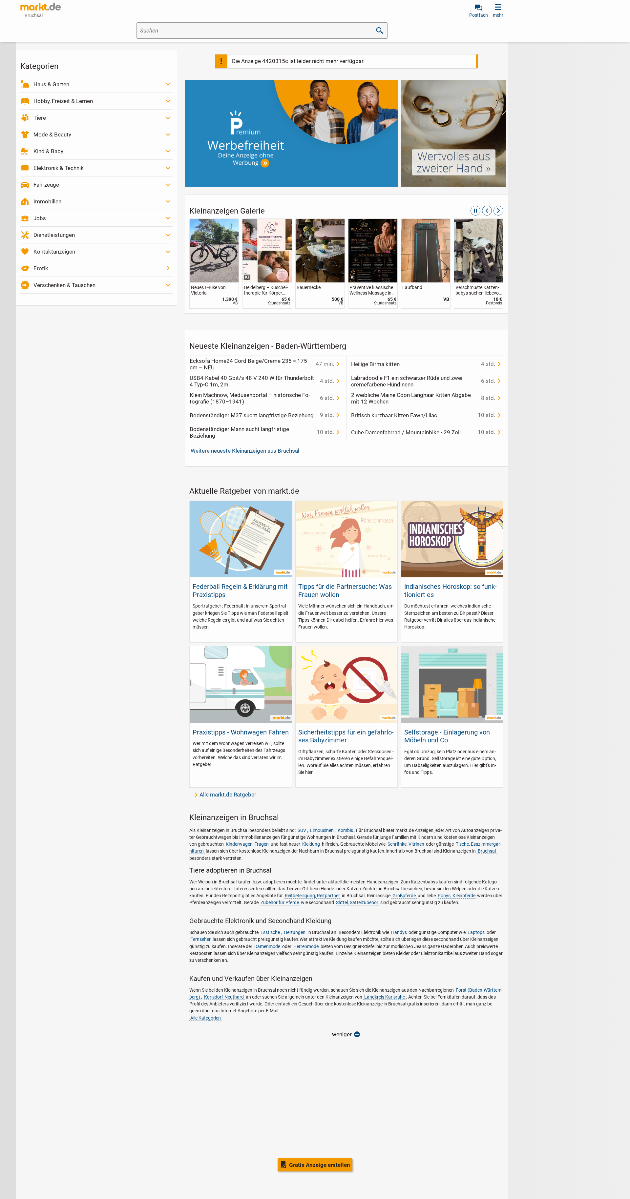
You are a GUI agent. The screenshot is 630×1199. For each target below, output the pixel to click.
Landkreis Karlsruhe (384, 997)
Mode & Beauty (52, 134)
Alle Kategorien (205, 1018)
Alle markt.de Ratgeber (228, 794)
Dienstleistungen (54, 235)
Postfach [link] (478, 15)
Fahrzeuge (46, 184)
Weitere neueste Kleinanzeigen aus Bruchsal (245, 450)
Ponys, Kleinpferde (456, 895)
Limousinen (322, 830)
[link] (214, 263)
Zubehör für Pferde (280, 902)
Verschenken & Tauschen (64, 285)
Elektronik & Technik (58, 168)
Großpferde (404, 895)
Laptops (476, 932)
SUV (302, 830)
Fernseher (200, 939)
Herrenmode (306, 946)
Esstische (270, 932)
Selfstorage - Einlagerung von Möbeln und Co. (447, 736)
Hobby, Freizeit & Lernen (63, 101)
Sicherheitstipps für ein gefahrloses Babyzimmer (346, 736)
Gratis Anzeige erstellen (319, 1165)
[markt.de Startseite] (40, 6)
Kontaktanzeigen (54, 251)
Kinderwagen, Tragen (247, 844)
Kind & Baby (48, 151)
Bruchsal (487, 851)
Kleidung (311, 844)
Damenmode (267, 946)
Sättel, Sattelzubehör (357, 902)
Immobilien (47, 201)
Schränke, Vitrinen (406, 844)
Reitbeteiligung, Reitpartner (312, 895)
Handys (399, 932)
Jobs (39, 218)
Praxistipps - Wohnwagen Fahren (241, 732)
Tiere (39, 117)
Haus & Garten (51, 84)
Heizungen (294, 932)
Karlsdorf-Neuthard (224, 997)
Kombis (345, 830)
